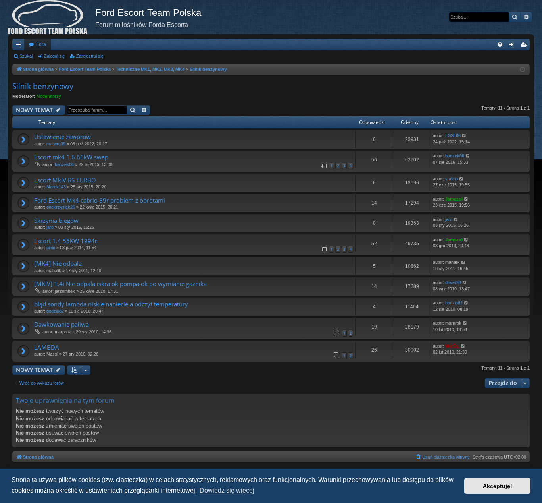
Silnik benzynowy (42, 86)
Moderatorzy (49, 96)
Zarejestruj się (90, 56)
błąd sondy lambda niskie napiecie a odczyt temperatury (111, 304)
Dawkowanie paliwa (61, 324)
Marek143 (56, 186)
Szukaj (26, 56)
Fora (41, 44)
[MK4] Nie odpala (58, 263)
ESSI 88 (453, 135)
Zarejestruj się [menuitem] (525, 46)
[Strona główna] (51, 17)
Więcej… (19, 46)
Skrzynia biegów (56, 220)
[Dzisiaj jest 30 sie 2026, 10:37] (522, 69)
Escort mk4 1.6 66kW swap (71, 157)
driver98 (453, 282)
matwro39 (55, 143)
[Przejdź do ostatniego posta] (464, 136)
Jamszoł (454, 199)
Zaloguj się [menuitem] (513, 46)
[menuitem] (500, 44)
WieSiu (452, 346)
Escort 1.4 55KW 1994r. (66, 241)
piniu (50, 247)
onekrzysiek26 (60, 207)
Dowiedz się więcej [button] (227, 490)
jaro (50, 227)
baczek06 (64, 164)
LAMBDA (46, 347)
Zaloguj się (54, 56)
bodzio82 (55, 311)
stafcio (451, 178)
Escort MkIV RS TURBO (65, 180)
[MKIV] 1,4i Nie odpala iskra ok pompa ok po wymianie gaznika (120, 284)
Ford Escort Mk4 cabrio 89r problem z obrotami (99, 200)
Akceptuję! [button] (497, 486)
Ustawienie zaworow (62, 137)
